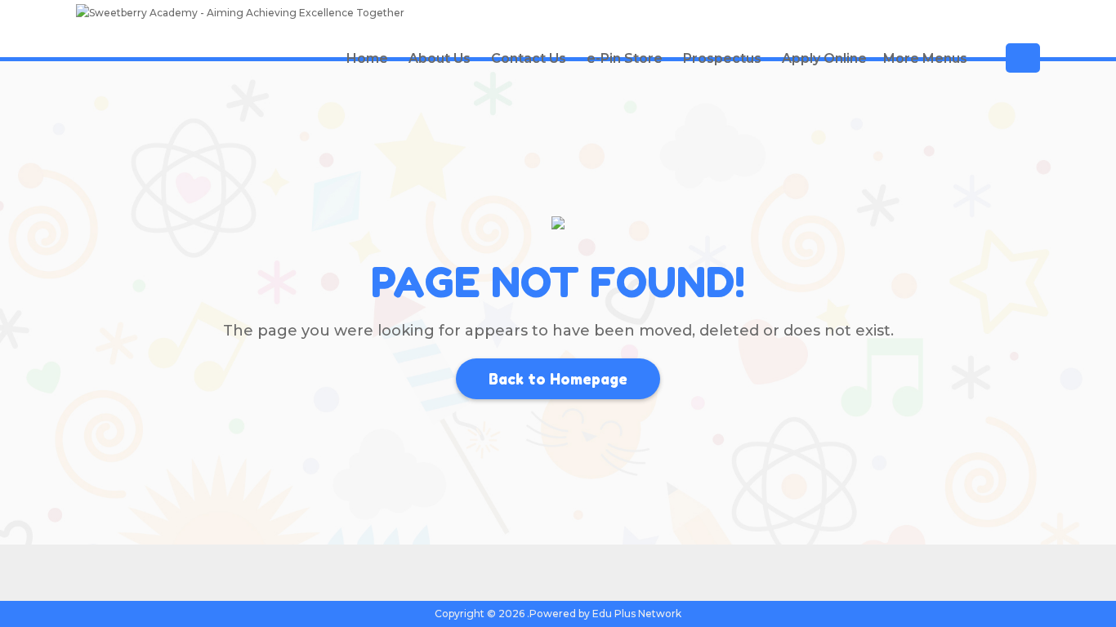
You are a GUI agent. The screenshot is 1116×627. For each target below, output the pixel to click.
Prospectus (722, 58)
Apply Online (824, 58)
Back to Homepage (558, 379)
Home (367, 58)
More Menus (925, 58)
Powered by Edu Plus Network (605, 613)
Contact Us (528, 58)
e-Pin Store (625, 58)
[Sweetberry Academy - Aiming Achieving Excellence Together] (240, 15)
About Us (439, 58)
